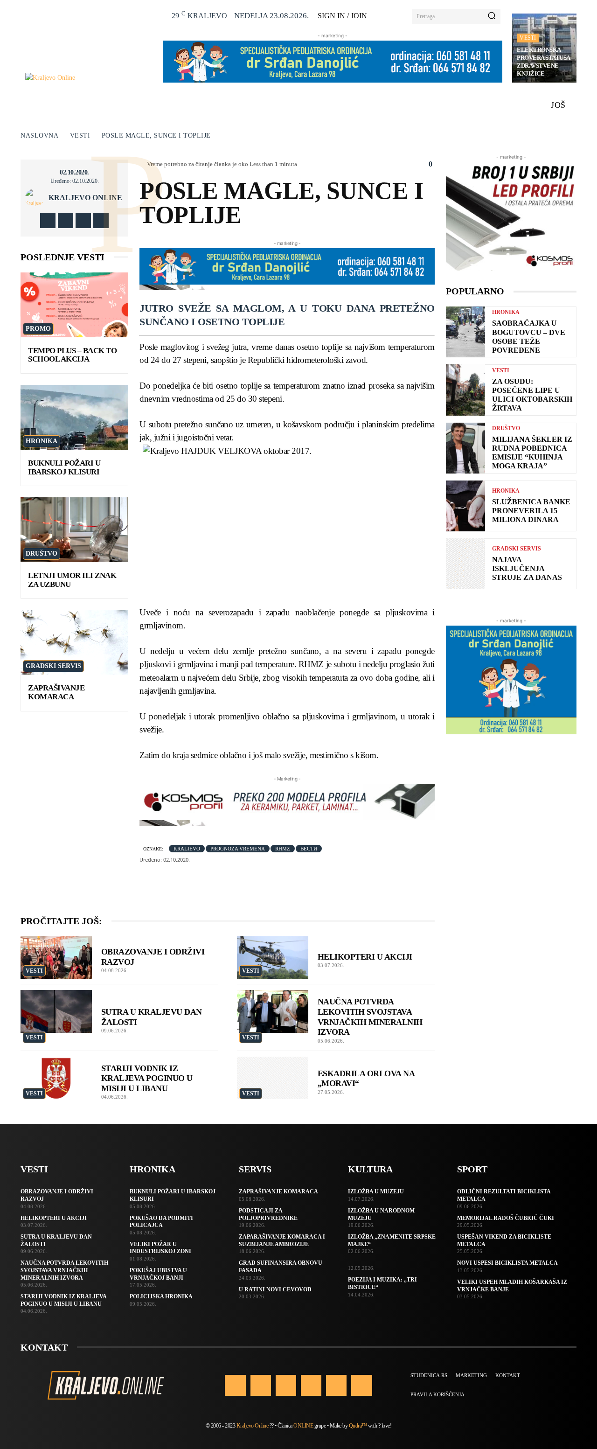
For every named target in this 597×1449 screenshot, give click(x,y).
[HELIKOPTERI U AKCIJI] (272, 957)
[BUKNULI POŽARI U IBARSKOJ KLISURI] (74, 417)
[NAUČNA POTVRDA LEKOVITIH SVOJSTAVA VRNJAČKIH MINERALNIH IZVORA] (272, 1011)
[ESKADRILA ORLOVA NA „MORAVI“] (272, 1078)
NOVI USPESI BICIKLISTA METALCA (507, 1263)
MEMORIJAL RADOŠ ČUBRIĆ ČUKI (505, 1218)
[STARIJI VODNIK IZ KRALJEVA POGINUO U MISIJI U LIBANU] (56, 1078)
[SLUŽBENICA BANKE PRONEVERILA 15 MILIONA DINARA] (465, 506)
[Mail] (311, 1385)
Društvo (41, 553)
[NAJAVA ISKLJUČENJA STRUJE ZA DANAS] (465, 563)
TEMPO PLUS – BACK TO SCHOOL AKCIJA (72, 355)
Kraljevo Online (85, 198)
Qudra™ (358, 1425)
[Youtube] (101, 220)
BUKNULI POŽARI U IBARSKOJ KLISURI (64, 467)
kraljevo (187, 848)
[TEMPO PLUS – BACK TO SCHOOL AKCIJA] (74, 304)
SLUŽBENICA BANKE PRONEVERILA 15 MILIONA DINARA (531, 510)
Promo (38, 328)
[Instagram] (65, 220)
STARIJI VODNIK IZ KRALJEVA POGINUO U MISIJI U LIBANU (147, 1078)
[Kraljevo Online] (89, 78)
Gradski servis (53, 665)
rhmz (282, 848)
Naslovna (39, 135)
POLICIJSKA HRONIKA (161, 1296)
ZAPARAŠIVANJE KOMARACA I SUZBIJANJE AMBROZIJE (282, 1240)
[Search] (491, 16)
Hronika (41, 441)
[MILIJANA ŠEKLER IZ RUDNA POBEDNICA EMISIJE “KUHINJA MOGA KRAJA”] (465, 448)
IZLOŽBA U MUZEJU (376, 1191)
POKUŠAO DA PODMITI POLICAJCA (161, 1222)
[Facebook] (48, 220)
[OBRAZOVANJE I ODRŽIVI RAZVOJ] (56, 957)
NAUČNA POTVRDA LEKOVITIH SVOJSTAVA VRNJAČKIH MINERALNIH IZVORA (64, 1270)
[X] (83, 220)
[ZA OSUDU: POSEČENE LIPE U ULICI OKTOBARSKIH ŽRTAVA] (465, 389)
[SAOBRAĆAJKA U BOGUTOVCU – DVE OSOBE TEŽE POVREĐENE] (465, 332)
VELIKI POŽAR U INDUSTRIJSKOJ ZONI (160, 1248)
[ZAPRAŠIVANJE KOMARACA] (74, 642)
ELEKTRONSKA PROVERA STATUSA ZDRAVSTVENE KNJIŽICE (543, 61)
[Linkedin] (286, 1385)
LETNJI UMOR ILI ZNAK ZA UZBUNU (72, 580)
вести (308, 848)
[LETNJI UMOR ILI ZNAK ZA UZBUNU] (74, 529)
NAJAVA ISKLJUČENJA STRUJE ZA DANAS (527, 568)
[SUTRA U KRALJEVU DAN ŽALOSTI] (56, 1011)
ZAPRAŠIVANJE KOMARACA (56, 692)
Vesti (528, 38)
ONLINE (303, 1425)
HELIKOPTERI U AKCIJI (365, 956)
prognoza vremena (237, 848)
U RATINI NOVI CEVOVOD (275, 1289)
